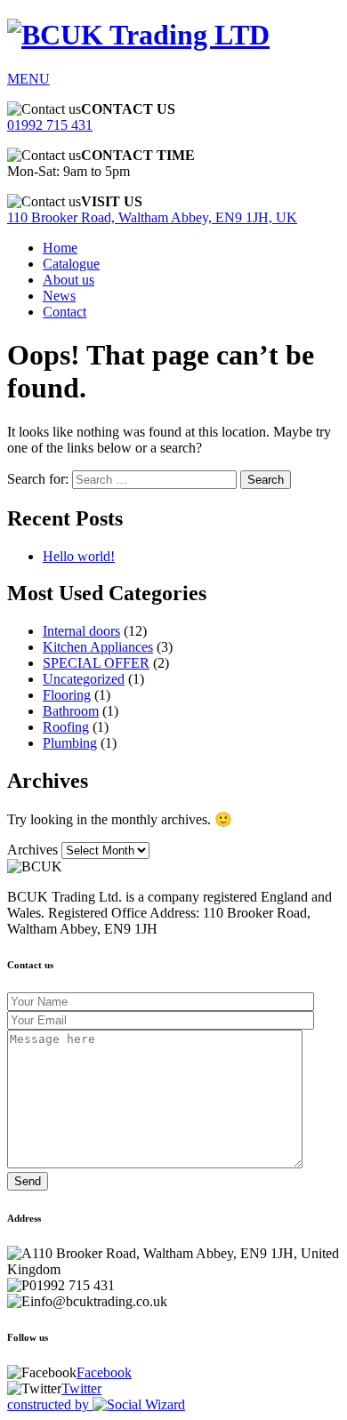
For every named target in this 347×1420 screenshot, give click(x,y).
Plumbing (70, 742)
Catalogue (71, 263)
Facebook (104, 1372)
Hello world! (79, 556)
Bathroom (71, 710)
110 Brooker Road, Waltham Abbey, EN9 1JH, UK (152, 217)
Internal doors (81, 630)
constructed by (50, 1404)
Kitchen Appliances (98, 646)
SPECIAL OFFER (96, 662)
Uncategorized (84, 678)
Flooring (67, 694)
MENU (28, 78)
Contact (64, 311)
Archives (32, 849)
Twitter (81, 1388)
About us (68, 279)
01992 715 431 (50, 124)
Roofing (66, 726)
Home (60, 247)
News (59, 295)
